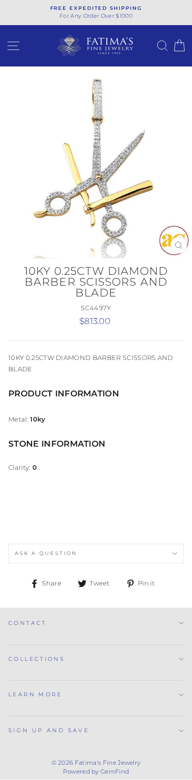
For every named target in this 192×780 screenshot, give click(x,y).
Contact (27, 622)
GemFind (114, 771)
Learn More (35, 694)
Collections (36, 658)
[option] (96, 12)
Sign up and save (48, 730)
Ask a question (46, 553)
